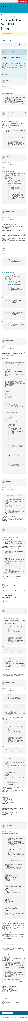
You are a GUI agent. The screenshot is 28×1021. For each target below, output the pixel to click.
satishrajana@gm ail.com (7, 93)
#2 (25, 86)
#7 (25, 487)
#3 (25, 118)
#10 (25, 688)
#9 (25, 616)
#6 (25, 346)
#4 (25, 162)
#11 (25, 831)
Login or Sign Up (22, 1)
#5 (25, 217)
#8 (25, 535)
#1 (25, 57)
